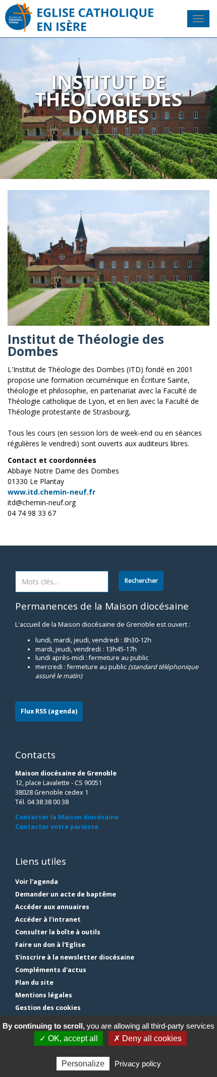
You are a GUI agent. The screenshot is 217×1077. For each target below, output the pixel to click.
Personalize (83, 1063)
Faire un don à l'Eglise (50, 944)
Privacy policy (138, 1063)
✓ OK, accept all (68, 1038)
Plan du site (34, 982)
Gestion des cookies (48, 1007)
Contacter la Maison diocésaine (67, 817)
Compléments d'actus (50, 970)
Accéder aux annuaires (52, 907)
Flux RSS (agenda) (49, 711)
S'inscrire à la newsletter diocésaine (74, 957)
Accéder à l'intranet (48, 919)
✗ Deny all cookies (148, 1038)
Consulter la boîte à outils (57, 932)
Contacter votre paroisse (56, 826)
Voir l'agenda (36, 881)
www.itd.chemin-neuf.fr (51, 492)
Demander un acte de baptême (65, 894)
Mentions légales (43, 995)
